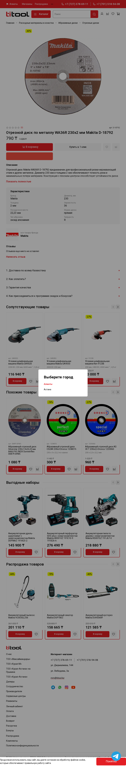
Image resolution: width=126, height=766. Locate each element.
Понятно (111, 761)
